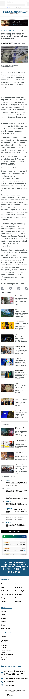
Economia (18, 587)
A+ (26, 30)
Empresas (18, 598)
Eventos (3, 625)
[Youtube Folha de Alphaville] (19, 572)
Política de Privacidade (5, 641)
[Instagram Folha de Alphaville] (12, 572)
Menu (2, 12)
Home (3, 614)
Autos (3, 584)
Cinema (3, 601)
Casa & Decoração (7, 594)
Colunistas (18, 584)
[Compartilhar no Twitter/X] (10, 288)
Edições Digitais (20, 591)
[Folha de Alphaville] (14, 12)
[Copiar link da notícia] (26, 288)
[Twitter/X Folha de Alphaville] (16, 572)
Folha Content (5, 628)
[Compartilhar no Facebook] (2, 288)
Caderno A (4, 591)
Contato (3, 637)
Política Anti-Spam (5, 658)
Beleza (3, 587)
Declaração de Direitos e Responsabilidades (7, 652)
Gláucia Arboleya (6, 43)
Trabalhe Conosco (4, 646)
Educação (18, 594)
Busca (27, 12)
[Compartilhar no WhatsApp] (18, 288)
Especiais (18, 601)
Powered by (4, 694)
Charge (3, 598)
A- (23, 30)
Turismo (3, 621)
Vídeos (3, 618)
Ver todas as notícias (14, 531)
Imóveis (3, 611)
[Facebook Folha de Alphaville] (9, 572)
